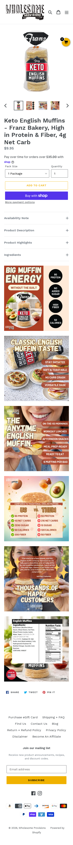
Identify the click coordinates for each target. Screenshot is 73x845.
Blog (55, 723)
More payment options (20, 202)
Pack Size (11, 166)
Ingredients (13, 255)
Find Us (20, 723)
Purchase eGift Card (23, 717)
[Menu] (67, 12)
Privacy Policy (56, 730)
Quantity (56, 166)
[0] (66, 42)
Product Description (19, 230)
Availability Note (16, 218)
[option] (19, 105)
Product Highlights (18, 242)
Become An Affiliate (46, 736)
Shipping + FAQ (53, 717)
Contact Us (39, 723)
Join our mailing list (36, 748)
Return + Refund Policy (24, 730)
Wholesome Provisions (32, 828)
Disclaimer (20, 736)
